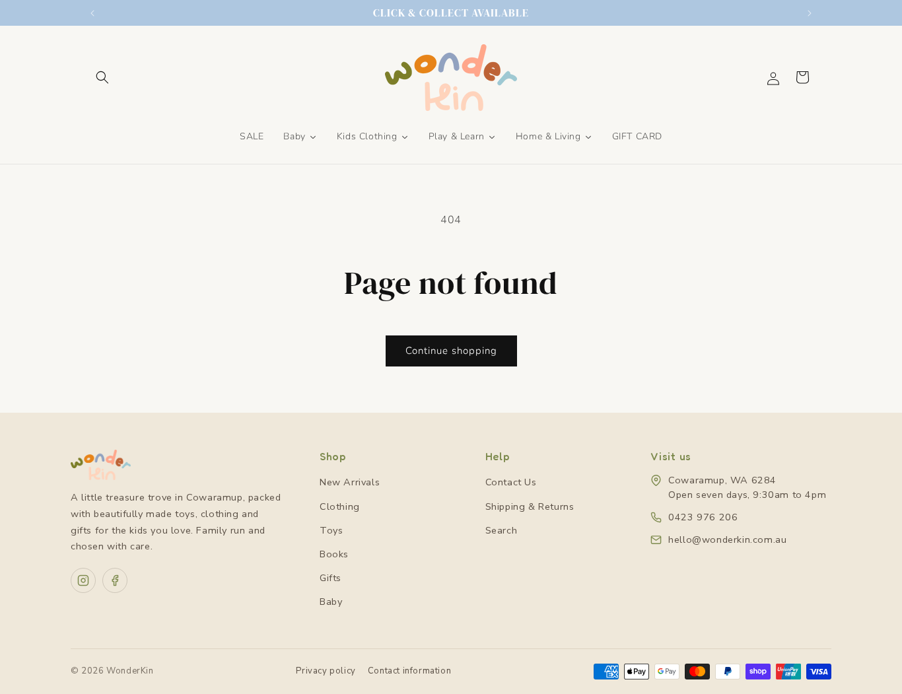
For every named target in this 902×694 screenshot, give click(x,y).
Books (334, 554)
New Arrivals (350, 482)
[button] (102, 77)
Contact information (409, 671)
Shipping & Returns (529, 506)
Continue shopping (451, 350)
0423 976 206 (703, 517)
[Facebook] (114, 580)
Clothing (340, 506)
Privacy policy (325, 671)
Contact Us (511, 482)
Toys (331, 530)
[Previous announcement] (92, 13)
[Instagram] (83, 580)
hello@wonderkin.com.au (727, 539)
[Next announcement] (809, 13)
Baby (331, 601)
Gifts (330, 577)
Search (501, 530)
